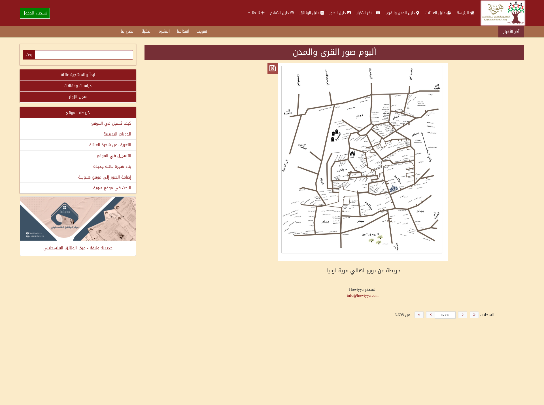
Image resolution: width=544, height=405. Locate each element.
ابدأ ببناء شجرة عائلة (78, 75)
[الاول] (474, 314)
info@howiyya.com (363, 295)
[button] (256, 13)
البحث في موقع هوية (112, 188)
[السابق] (462, 314)
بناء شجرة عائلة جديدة (112, 166)
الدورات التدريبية (117, 134)
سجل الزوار (78, 97)
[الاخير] (419, 314)
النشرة (164, 31)
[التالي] (430, 314)
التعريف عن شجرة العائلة (110, 145)
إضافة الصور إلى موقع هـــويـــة (104, 177)
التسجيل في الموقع (114, 156)
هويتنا (201, 31)
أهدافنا (183, 31)
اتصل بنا (128, 31)
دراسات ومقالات (78, 86)
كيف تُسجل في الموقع (111, 123)
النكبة (147, 31)
